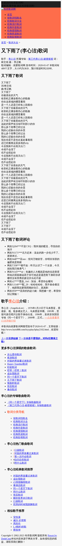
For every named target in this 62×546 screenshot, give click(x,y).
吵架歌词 (12, 367)
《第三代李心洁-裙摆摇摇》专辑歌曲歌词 (29, 405)
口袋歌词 (19, 450)
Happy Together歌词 (17, 364)
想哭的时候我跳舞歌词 (25, 504)
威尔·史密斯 (19, 520)
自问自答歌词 (21, 459)
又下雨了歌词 (14, 380)
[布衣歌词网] (8, 9)
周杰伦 (16, 523)
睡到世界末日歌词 (23, 498)
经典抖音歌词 (14, 27)
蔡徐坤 (16, 530)
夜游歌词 (12, 357)
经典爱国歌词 (14, 30)
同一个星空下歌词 (16, 376)
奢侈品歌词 (19, 485)
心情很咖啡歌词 (21, 482)
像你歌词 (12, 389)
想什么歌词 (20, 463)
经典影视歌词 (14, 37)
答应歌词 (12, 386)
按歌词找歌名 (14, 18)
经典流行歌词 (14, 24)
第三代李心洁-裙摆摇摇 (40, 59)
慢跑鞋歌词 (13, 383)
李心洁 (12, 59)
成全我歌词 (13, 373)
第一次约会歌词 (22, 456)
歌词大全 (13, 42)
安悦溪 (16, 517)
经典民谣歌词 (14, 33)
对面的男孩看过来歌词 (19, 361)
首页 (9, 14)
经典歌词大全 (14, 21)
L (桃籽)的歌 (19, 526)
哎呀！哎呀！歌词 (16, 370)
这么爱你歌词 (14, 354)
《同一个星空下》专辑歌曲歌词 (24, 402)
